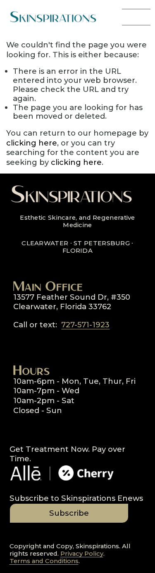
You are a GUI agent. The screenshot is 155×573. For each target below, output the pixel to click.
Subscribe (69, 513)
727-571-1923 (85, 324)
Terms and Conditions (44, 561)
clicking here (31, 143)
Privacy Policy (81, 553)
